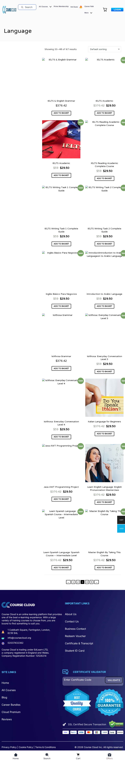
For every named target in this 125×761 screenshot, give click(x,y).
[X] (11, 665)
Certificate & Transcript (79, 643)
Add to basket (61, 113)
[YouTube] (25, 665)
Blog (4, 697)
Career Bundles (11, 704)
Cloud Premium (11, 712)
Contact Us (72, 621)
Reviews (7, 719)
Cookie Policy (26, 747)
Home (5, 682)
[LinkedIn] (39, 665)
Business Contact (75, 628)
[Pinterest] (18, 665)
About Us (70, 614)
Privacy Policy (9, 747)
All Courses (9, 690)
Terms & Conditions (45, 747)
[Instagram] (32, 665)
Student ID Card (74, 650)
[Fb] (3, 665)
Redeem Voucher (75, 636)
